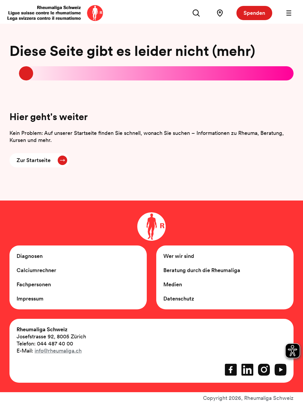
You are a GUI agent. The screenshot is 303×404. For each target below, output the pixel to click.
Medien (172, 284)
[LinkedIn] (247, 370)
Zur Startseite (34, 160)
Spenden (254, 13)
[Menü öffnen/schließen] (289, 13)
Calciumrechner (36, 270)
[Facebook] (231, 370)
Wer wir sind (178, 256)
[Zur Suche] (196, 13)
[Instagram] (264, 370)
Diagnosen (30, 256)
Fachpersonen (34, 284)
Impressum (30, 298)
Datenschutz (178, 298)
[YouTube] (280, 370)
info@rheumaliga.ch (58, 351)
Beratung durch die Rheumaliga (201, 270)
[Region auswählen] (220, 13)
